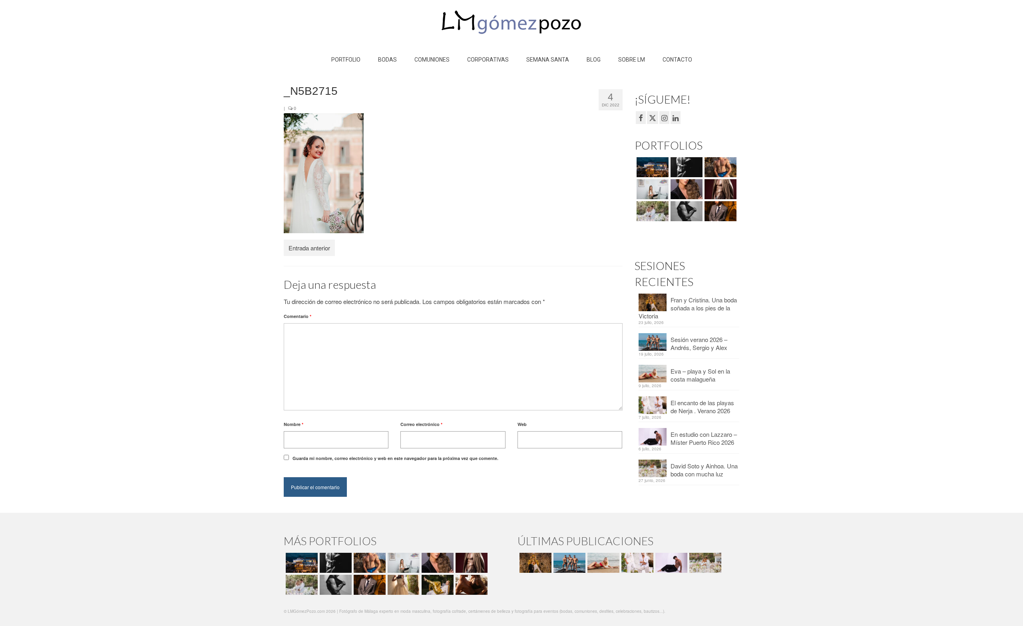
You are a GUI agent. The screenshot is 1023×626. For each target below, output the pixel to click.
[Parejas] (471, 585)
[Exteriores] (719, 211)
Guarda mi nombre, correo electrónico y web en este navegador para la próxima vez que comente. (395, 458)
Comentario (297, 316)
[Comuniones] (403, 585)
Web (522, 424)
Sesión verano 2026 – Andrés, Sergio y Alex (699, 343)
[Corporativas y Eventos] (652, 189)
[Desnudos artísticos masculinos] (719, 189)
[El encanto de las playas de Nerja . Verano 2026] (636, 563)
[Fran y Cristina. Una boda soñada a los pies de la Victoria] (534, 563)
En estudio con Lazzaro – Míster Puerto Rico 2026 (704, 438)
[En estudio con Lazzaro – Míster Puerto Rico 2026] (670, 563)
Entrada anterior (309, 248)
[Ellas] (686, 189)
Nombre (293, 424)
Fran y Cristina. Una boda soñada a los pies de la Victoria (688, 308)
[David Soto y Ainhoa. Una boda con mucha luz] (704, 563)
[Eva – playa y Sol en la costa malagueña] (602, 563)
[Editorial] (437, 585)
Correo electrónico (421, 424)
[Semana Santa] (652, 167)
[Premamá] (686, 167)
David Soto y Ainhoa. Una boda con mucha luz (704, 470)
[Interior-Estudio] (686, 211)
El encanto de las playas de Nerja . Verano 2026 (702, 406)
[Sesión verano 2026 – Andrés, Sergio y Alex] (568, 563)
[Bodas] (652, 211)
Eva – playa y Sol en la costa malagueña (700, 375)
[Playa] (719, 167)
